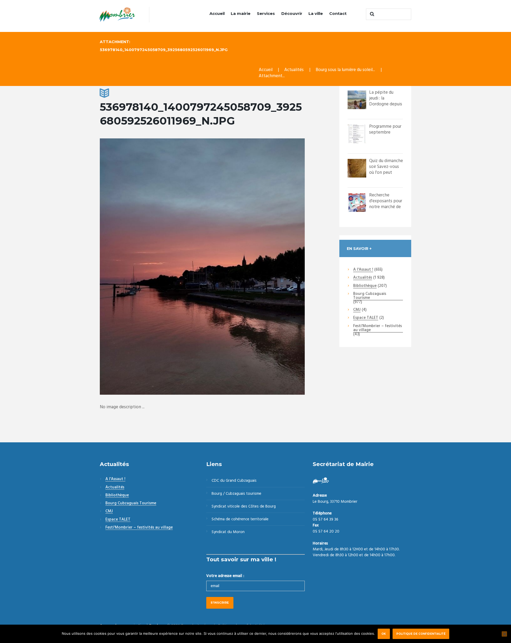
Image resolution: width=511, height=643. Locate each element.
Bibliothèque (365, 286)
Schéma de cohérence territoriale (240, 519)
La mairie (240, 13)
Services (266, 13)
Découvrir (291, 13)
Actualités (294, 70)
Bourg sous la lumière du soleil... (345, 70)
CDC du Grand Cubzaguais (234, 480)
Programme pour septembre (385, 129)
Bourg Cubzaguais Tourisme (369, 296)
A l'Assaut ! (363, 270)
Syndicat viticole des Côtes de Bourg (244, 506)
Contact (338, 13)
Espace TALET (365, 318)
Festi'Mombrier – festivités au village (377, 328)
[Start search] (371, 14)
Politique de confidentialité (421, 633)
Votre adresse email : (225, 576)
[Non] (504, 634)
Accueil (217, 13)
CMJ (357, 310)
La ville (315, 13)
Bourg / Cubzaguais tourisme (236, 494)
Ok (383, 633)
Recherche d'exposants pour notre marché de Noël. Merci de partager (385, 207)
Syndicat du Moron (228, 532)
